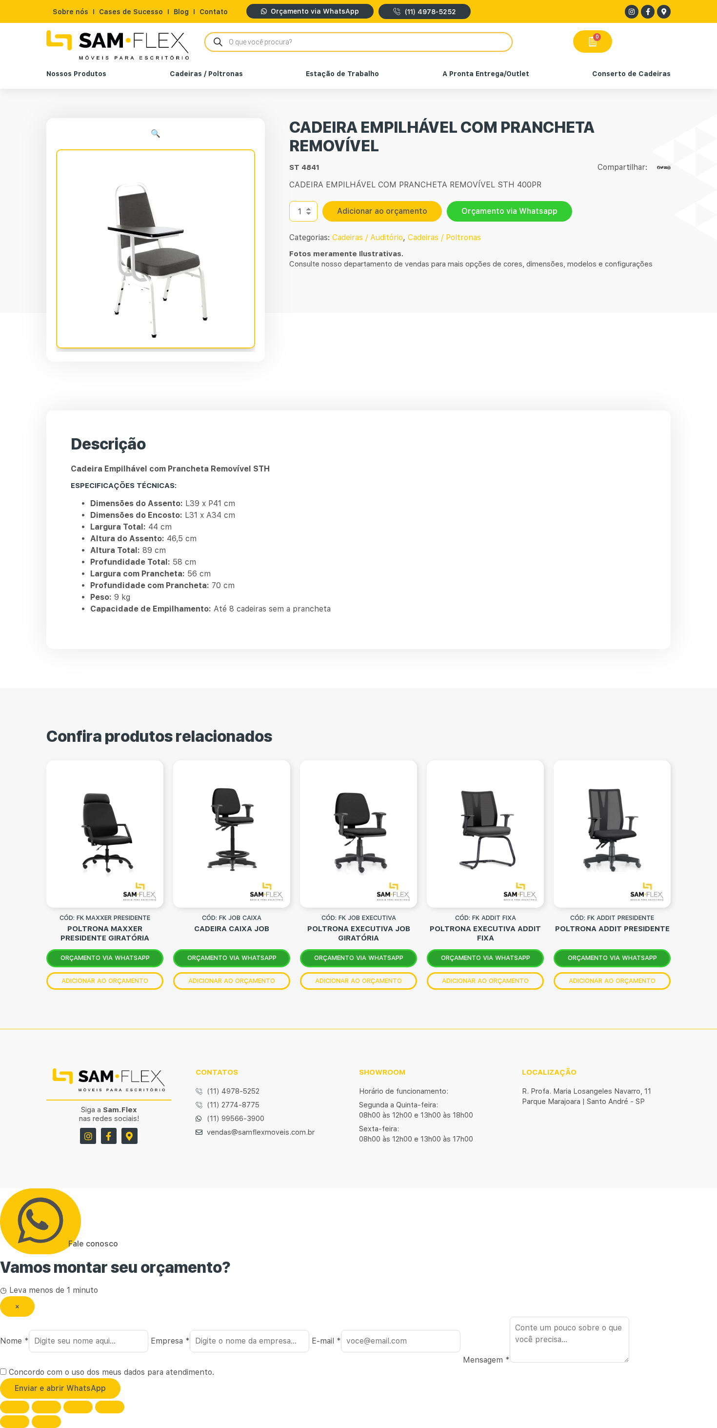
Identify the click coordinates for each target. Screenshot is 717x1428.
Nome (14, 1341)
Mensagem (486, 1360)
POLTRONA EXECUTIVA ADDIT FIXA (485, 933)
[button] (155, 134)
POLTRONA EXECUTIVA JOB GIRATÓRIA (358, 933)
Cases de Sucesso (131, 12)
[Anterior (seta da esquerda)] (14, 1421)
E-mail (326, 1341)
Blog (181, 12)
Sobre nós (70, 12)
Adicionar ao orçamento (382, 211)
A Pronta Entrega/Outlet (485, 74)
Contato (213, 12)
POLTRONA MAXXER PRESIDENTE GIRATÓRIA (104, 933)
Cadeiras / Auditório (367, 237)
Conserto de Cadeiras (631, 74)
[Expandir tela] (46, 1407)
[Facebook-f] (648, 12)
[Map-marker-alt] (664, 12)
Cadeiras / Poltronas (206, 74)
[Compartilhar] (78, 1407)
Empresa (170, 1341)
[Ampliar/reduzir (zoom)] (14, 1407)
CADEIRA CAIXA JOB (231, 928)
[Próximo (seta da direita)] (46, 1421)
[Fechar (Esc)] (109, 1407)
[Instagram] (631, 12)
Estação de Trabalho (342, 74)
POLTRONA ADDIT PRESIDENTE (612, 928)
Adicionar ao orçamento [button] (104, 980)
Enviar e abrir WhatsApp (60, 1388)
